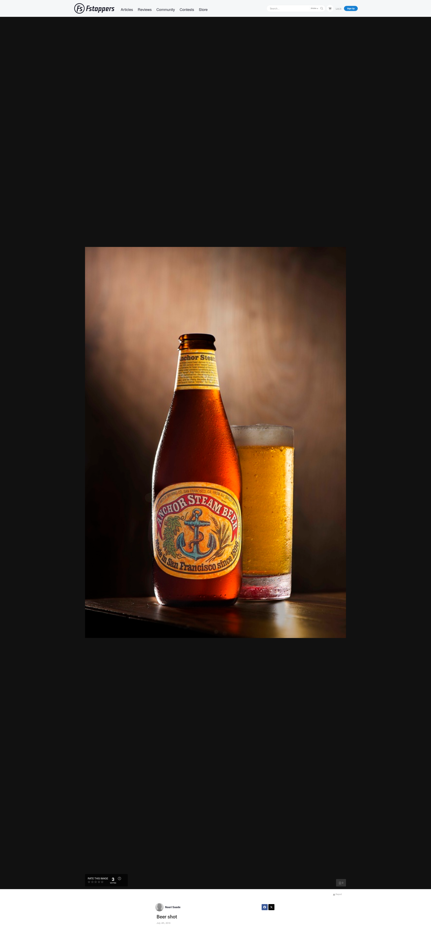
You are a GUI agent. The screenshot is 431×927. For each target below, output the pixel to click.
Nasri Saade (172, 907)
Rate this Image (98, 878)
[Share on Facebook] (265, 907)
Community (165, 9)
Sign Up (351, 8)
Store (203, 9)
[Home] (94, 8)
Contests (187, 9)
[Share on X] (271, 907)
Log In (338, 8)
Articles (127, 9)
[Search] (321, 8)
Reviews (145, 9)
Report (338, 894)
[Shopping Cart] (330, 8)
